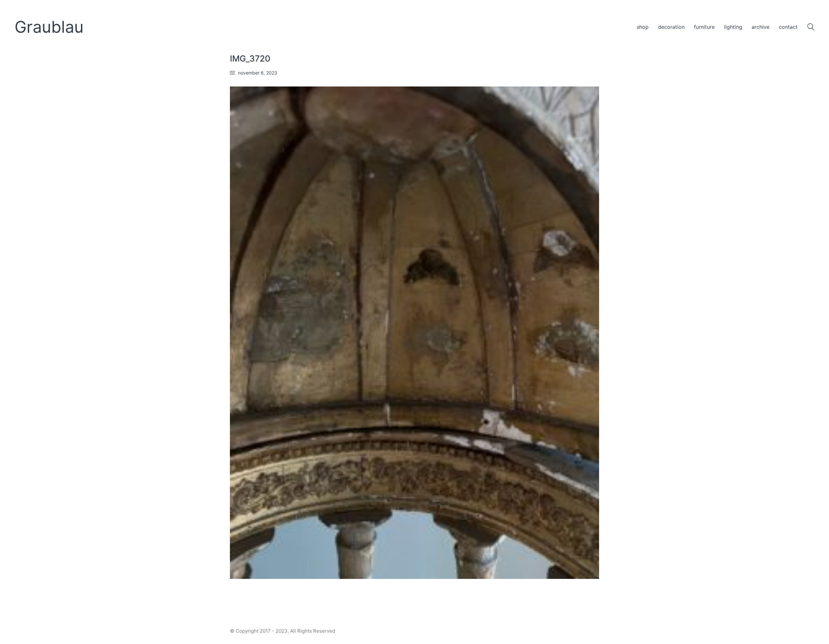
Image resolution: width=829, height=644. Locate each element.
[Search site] (810, 27)
